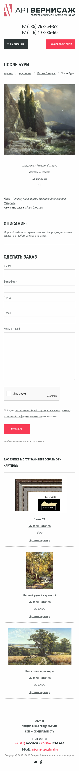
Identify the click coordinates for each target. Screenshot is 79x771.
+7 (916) (39, 32)
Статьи (39, 721)
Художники (25, 73)
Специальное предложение (39, 726)
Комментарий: (12, 328)
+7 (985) (39, 26)
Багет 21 (39, 519)
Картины (8, 73)
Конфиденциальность (39, 731)
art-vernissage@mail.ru (45, 749)
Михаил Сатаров (46, 73)
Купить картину (39, 540)
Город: (7, 297)
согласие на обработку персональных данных (42, 410)
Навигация (16, 44)
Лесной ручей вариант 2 (39, 595)
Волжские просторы (39, 671)
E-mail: (7, 313)
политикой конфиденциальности (23, 416)
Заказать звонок (60, 44)
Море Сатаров (34, 207)
